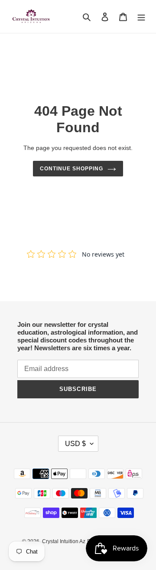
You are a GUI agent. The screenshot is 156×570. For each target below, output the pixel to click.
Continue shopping (71, 169)
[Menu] (141, 16)
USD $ (75, 443)
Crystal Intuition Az (63, 541)
